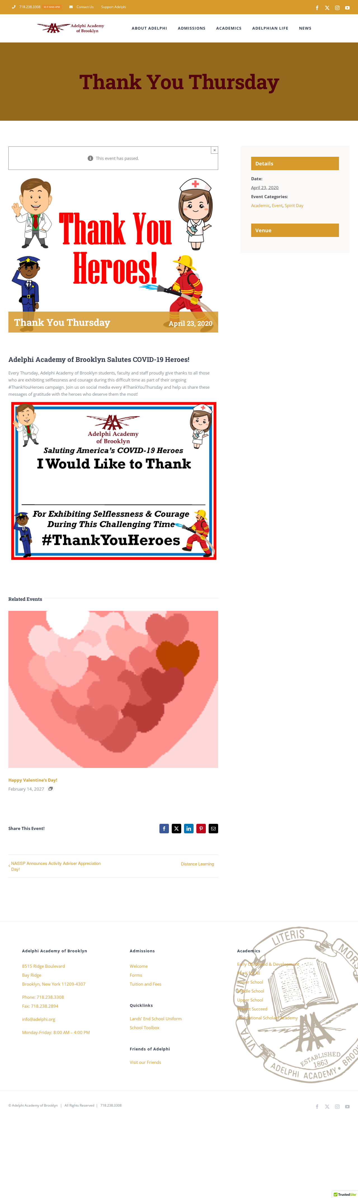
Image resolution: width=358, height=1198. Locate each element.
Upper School (250, 1000)
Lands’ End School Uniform (156, 1018)
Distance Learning (197, 864)
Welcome (139, 966)
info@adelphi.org (38, 1019)
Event (277, 205)
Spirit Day (294, 205)
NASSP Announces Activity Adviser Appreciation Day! (56, 866)
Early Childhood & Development (268, 964)
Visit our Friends (145, 1062)
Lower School (250, 982)
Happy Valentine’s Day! (32, 780)
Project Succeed (252, 1009)
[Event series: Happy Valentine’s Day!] (51, 788)
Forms (136, 975)
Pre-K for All (248, 973)
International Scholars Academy (267, 1018)
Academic (260, 205)
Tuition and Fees (145, 984)
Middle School (250, 991)
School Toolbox (144, 1027)
